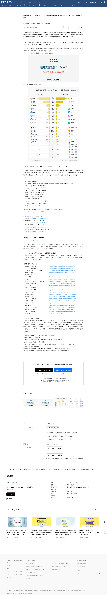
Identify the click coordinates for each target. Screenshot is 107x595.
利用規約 (36, 590)
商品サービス (51, 423)
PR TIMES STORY (29, 563)
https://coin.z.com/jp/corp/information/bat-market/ (62, 281)
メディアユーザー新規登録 (63, 370)
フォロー (10, 494)
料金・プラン (10, 568)
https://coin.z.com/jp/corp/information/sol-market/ (61, 313)
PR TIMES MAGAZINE (31, 572)
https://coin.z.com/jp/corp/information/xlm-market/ (62, 279)
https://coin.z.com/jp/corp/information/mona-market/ (62, 298)
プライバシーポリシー (18, 590)
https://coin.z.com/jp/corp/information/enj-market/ (62, 290)
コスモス (68, 439)
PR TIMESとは (10, 565)
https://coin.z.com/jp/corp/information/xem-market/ (62, 277)
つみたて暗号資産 (52, 436)
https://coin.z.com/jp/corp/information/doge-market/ (61, 311)
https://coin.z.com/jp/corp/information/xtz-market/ (62, 285)
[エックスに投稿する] (68, 27)
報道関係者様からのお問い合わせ (47, 590)
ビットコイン (71, 436)
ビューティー (35, 5)
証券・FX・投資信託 (53, 427)
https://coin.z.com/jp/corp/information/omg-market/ (62, 283)
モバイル (16, 5)
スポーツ (72, 5)
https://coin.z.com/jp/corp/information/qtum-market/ (62, 287)
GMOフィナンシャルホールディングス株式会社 (35, 469)
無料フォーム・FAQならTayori (59, 566)
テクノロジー (8, 5)
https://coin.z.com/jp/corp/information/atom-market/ (62, 294)
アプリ (22, 5)
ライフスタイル (53, 5)
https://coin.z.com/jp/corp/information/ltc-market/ (61, 272)
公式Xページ (79, 570)
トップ (9, 469)
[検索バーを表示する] (104, 2)
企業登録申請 (92, 2)
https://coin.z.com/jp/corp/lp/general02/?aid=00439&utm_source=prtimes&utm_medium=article (48, 240)
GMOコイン (50, 432)
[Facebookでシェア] (71, 27)
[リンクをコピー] (82, 27)
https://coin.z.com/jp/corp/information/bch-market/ (62, 270)
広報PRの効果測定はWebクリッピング (34, 575)
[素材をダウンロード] (79, 27)
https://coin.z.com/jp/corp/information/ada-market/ (62, 300)
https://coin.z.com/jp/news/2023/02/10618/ (34, 222)
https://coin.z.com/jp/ (48, 335)
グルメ (67, 5)
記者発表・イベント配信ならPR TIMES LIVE (35, 569)
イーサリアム (51, 439)
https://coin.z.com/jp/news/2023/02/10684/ (34, 231)
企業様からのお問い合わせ (63, 590)
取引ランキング (77, 432)
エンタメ (27, 5)
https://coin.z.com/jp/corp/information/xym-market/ (62, 296)
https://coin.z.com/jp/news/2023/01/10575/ (34, 218)
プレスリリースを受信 (81, 2)
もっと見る (98, 509)
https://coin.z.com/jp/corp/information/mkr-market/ (62, 303)
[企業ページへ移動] (11, 483)
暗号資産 (59, 432)
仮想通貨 (67, 432)
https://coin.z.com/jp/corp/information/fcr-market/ (61, 309)
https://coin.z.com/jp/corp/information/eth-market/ (62, 268)
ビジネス (61, 5)
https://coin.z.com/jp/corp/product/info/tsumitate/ (36, 211)
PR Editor (28, 578)
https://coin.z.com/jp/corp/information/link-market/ (62, 307)
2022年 (62, 436)
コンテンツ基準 (28, 590)
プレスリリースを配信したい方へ (14, 574)
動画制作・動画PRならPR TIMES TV (34, 566)
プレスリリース (17, 469)
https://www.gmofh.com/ (73, 483)
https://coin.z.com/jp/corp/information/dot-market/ (62, 292)
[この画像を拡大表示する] (30, 403)
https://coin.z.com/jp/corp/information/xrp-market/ (62, 274)
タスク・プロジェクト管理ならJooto (60, 563)
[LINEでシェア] (74, 27)
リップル (60, 439)
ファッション (43, 5)
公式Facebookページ (81, 563)
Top (2, 5)
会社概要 (9, 590)
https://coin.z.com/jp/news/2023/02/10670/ (34, 227)
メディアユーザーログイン (43, 370)
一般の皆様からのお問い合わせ (78, 590)
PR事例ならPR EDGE (56, 569)
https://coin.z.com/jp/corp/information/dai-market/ (62, 305)
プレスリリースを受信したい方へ (14, 571)
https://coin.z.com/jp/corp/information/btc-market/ (62, 266)
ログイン (99, 2)
